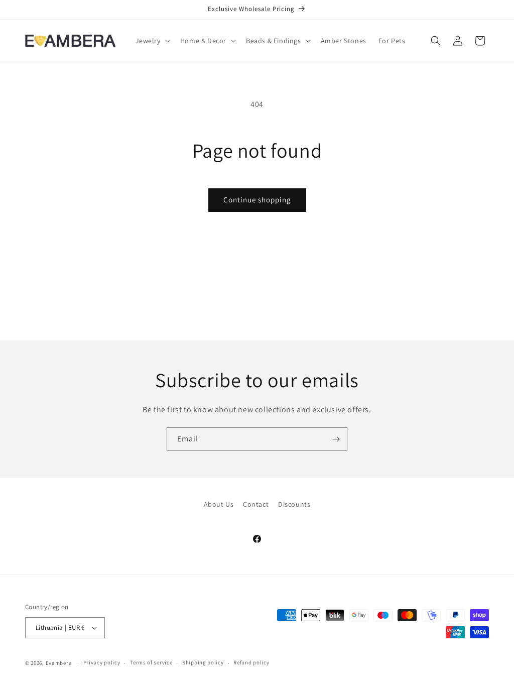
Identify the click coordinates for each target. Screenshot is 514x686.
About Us (219, 504)
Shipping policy (203, 662)
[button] (152, 40)
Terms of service (151, 662)
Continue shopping (257, 199)
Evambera (59, 662)
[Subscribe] (336, 439)
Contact (256, 504)
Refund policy (251, 662)
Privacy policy (101, 662)
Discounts (294, 504)
